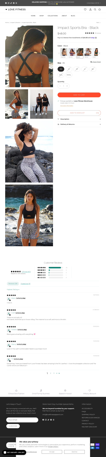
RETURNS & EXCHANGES (91, 418)
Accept (51, 452)
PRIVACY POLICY (88, 424)
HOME (33, 16)
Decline (74, 452)
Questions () (25, 284)
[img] (11, 295)
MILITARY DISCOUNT (89, 427)
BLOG (73, 16)
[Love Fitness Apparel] (15, 9)
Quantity (61, 82)
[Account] (90, 9)
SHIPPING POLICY (88, 414)
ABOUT (64, 16)
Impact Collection (15, 22)
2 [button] (50, 373)
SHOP (42, 16)
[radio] (63, 53)
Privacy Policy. (53, 446)
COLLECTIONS (53, 16)
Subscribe (13, 426)
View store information (66, 105)
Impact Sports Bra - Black (29, 22)
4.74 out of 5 (26, 272)
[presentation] (99, 53)
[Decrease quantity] (59, 86)
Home (7, 22)
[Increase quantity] (67, 86)
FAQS (84, 411)
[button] (42, 267)
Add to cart (79, 95)
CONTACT (85, 421)
